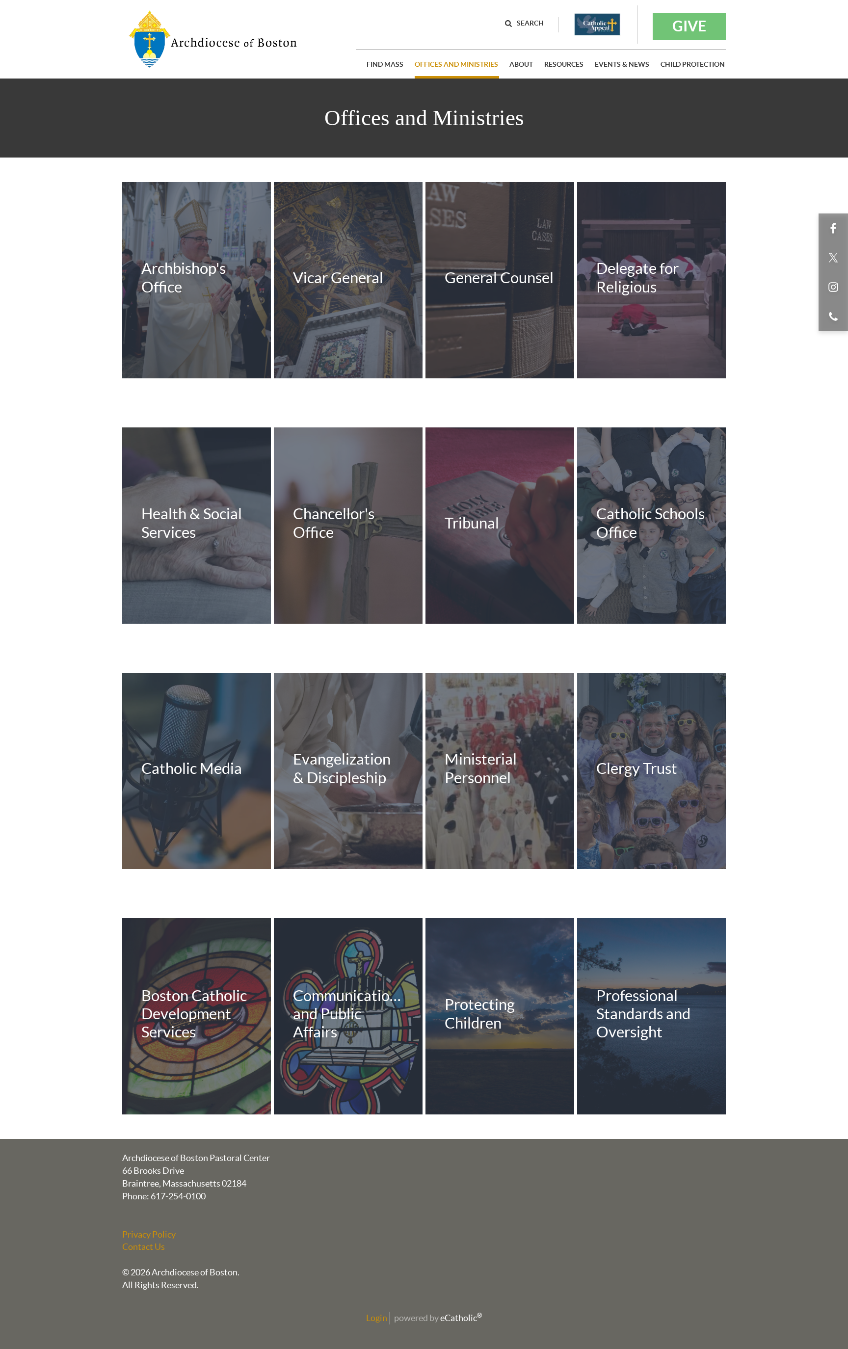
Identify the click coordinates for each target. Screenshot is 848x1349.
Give (689, 26)
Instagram (833, 287)
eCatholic (461, 1318)
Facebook (833, 228)
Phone (833, 316)
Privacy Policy (149, 1234)
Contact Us (143, 1247)
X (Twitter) (833, 257)
